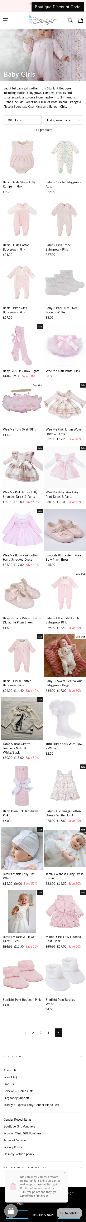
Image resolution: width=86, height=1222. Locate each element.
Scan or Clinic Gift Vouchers (23, 1133)
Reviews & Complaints (19, 1091)
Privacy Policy (13, 1147)
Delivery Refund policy (19, 1154)
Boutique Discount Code (58, 7)
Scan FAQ (10, 1077)
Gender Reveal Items (17, 1119)
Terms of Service (15, 1140)
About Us (10, 1070)
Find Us (9, 1084)
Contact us (13, 1056)
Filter (18, 120)
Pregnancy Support (16, 1098)
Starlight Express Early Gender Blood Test (31, 1105)
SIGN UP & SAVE (43, 1215)
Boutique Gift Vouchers (19, 1126)
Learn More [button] (15, 1203)
